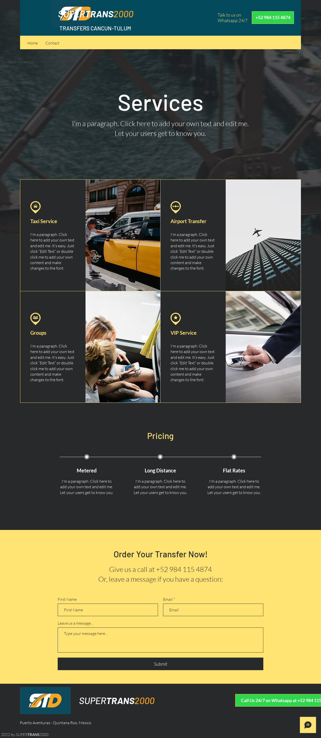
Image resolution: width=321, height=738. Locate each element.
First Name (67, 599)
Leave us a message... (75, 623)
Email (168, 599)
